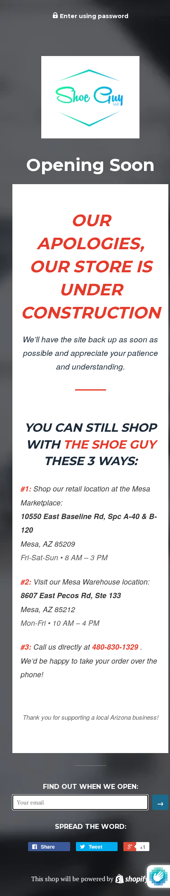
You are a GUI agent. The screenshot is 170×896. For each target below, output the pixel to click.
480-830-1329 (116, 646)
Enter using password (93, 16)
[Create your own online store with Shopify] (132, 879)
